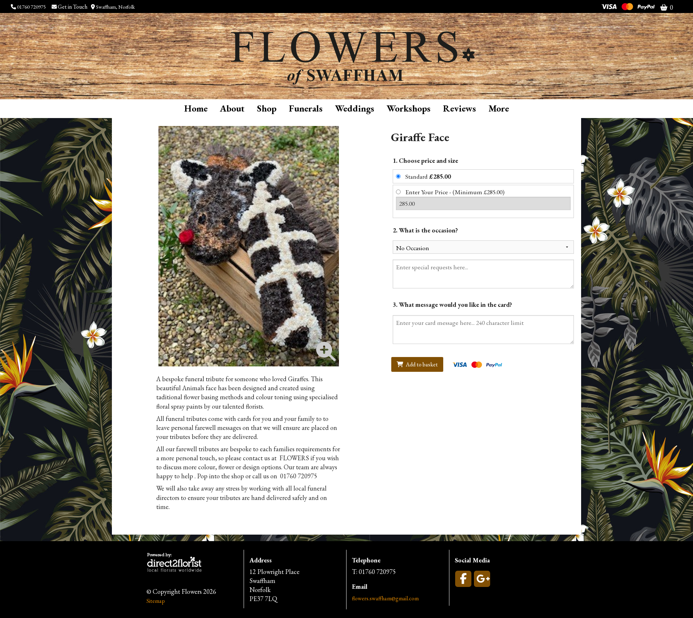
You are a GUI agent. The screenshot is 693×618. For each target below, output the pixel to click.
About (232, 108)
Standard (428, 176)
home (196, 108)
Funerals (306, 108)
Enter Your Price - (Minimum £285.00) (455, 192)
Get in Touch (73, 6)
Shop (266, 108)
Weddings (354, 108)
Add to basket (421, 364)
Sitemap (156, 601)
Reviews (459, 108)
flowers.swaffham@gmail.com (385, 598)
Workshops (409, 108)
